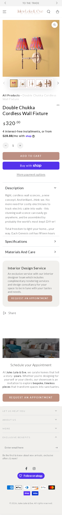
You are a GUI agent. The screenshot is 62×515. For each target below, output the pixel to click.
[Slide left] (5, 3)
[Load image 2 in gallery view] (22, 83)
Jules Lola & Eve (25, 503)
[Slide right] (56, 3)
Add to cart (31, 155)
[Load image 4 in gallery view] (39, 83)
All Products (11, 95)
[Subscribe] (57, 448)
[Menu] (4, 12)
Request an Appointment (30, 298)
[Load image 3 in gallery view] (31, 83)
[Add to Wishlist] (58, 105)
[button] (48, 12)
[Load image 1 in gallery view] (14, 83)
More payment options (31, 174)
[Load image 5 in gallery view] (48, 83)
